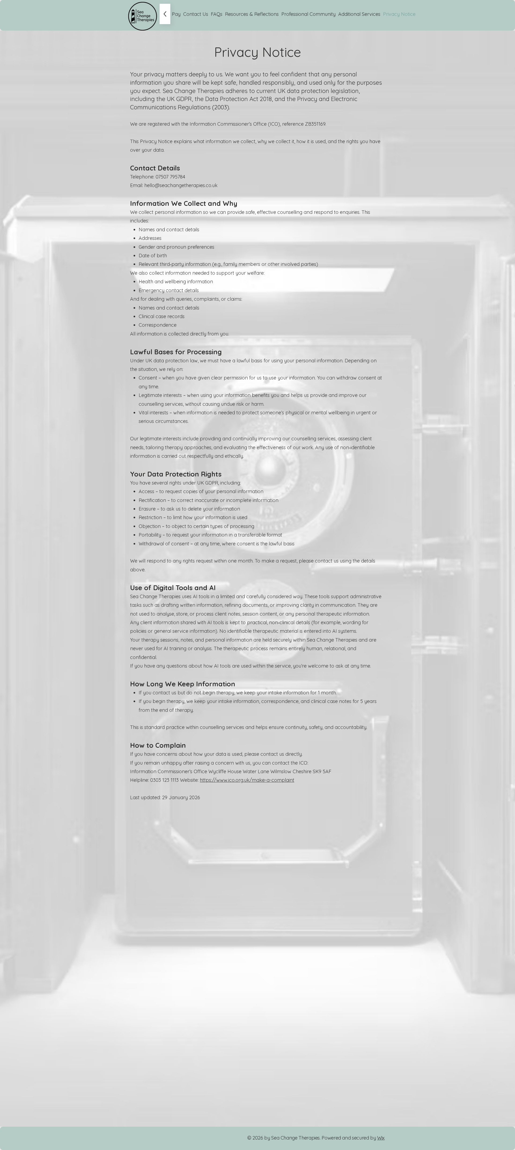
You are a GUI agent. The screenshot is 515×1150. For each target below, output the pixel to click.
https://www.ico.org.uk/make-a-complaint (247, 780)
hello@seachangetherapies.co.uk (181, 185)
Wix (381, 1138)
